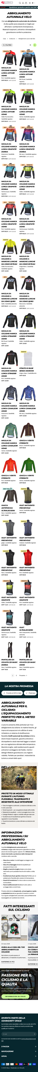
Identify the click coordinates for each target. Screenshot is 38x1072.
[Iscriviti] (34, 1034)
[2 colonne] (35, 45)
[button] (33, 2)
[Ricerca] (20, 3)
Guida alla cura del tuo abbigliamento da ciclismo (13, 949)
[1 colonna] (30, 45)
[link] (13, 675)
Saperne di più (7, 961)
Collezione (12, 38)
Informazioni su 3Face (15, 996)
